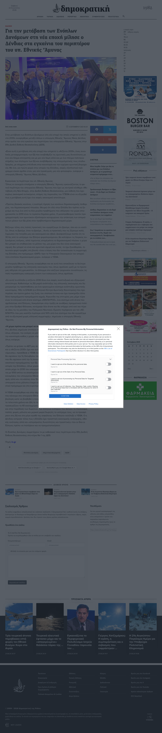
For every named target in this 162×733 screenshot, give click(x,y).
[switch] (108, 364)
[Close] (119, 329)
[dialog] (81, 366)
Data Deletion (68, 404)
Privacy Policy (93, 404)
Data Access (81, 404)
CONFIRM (65, 396)
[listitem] (81, 359)
